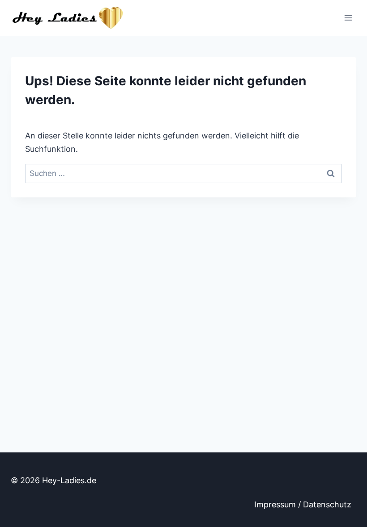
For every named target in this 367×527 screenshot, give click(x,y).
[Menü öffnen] (348, 18)
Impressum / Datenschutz (302, 504)
